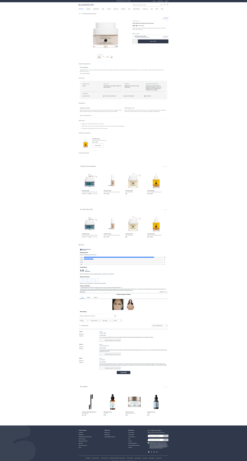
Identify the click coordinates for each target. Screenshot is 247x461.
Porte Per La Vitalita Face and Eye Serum (112, 192)
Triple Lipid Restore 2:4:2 (130, 413)
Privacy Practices (159, 445)
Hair (129, 9)
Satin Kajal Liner (85, 413)
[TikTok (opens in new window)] (154, 451)
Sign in (154, 1)
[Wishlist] (164, 5)
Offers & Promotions (83, 445)
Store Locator (131, 434)
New (103, 9)
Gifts (157, 9)
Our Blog (130, 447)
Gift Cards (81, 443)
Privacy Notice (88, 458)
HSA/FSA (81, 9)
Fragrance (145, 9)
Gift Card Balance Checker (110, 436)
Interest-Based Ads (137, 458)
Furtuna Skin (136, 21)
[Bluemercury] (86, 5)
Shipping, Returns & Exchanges (85, 436)
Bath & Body (136, 9)
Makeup (123, 9)
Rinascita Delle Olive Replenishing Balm (90, 192)
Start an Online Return (83, 441)
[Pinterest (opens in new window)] (157, 451)
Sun (152, 9)
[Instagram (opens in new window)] (149, 451)
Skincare (116, 9)
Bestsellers (96, 9)
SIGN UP (166, 435)
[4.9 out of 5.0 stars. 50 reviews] (166, 17)
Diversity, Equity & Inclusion (134, 445)
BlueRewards (160, 1)
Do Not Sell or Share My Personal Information (117, 458)
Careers (130, 441)
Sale (162, 9)
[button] (167, 5)
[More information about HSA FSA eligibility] (136, 25)
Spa (129, 438)
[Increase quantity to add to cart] (137, 41)
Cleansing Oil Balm (129, 192)
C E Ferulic (106, 413)
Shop (80, 13)
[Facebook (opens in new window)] (151, 451)
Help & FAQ (81, 434)
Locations (166, 1)
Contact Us (81, 432)
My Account (107, 432)
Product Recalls (158, 458)
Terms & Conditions (104, 458)
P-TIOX (148, 413)
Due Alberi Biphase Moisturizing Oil (99, 140)
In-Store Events (131, 436)
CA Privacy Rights (130, 458)
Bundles (88, 9)
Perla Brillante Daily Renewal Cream (89, 13)
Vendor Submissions (132, 443)
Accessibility (145, 458)
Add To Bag (98, 145)
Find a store (165, 36)
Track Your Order (82, 438)
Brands (109, 9)
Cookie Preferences (95, 458)
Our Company (131, 432)
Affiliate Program (151, 458)
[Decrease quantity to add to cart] (133, 41)
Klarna (80, 447)
